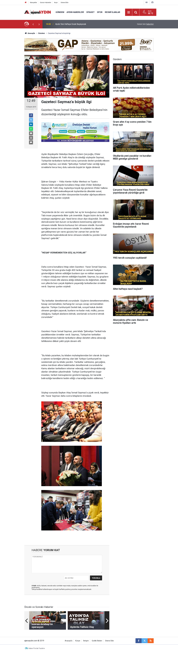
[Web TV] (146, 2)
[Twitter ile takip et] (145, 640)
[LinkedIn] (31, 124)
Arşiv (56, 2)
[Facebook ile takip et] (138, 640)
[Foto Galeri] (152, 2)
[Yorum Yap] (31, 142)
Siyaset (90, 12)
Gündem (60, 12)
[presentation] (33, 24)
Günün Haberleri (45, 2)
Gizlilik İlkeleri (97, 641)
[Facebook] (31, 115)
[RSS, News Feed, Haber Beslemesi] (151, 640)
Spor (99, 12)
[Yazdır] (31, 138)
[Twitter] (31, 120)
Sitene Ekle (64, 2)
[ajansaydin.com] (37, 12)
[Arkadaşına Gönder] (31, 133)
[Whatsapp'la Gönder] (31, 129)
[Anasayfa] (25, 2)
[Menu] (129, 12)
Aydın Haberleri (75, 12)
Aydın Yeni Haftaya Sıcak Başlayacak (70, 24)
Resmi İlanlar (112, 12)
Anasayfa (31, 33)
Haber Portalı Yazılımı (36, 648)
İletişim (86, 641)
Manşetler (33, 2)
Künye (77, 641)
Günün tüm (145, 24)
